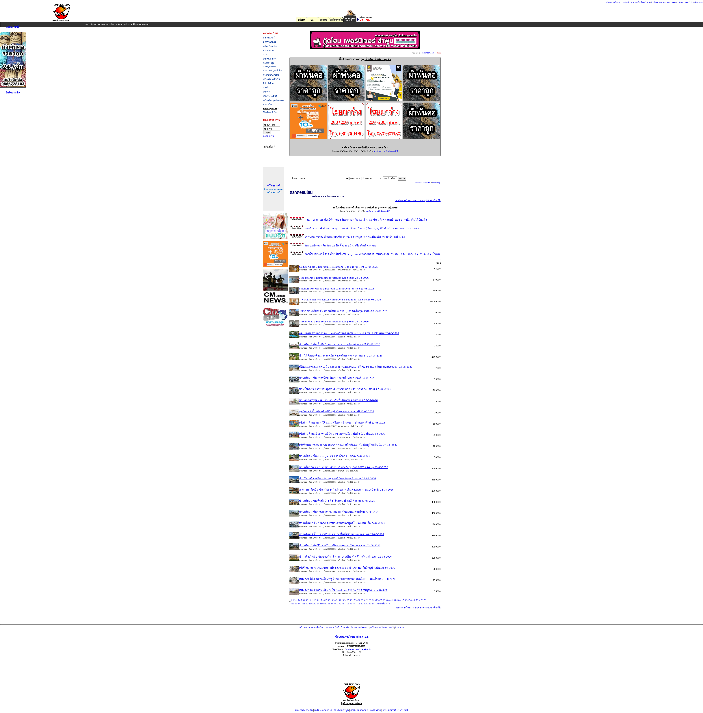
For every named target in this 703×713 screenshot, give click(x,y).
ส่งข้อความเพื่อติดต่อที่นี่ (385, 151)
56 (296, 603)
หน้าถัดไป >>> (383, 603)
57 (299, 603)
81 (365, 603)
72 (340, 603)
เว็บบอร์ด (345, 627)
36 (378, 600)
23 (343, 600)
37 (381, 600)
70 (334, 603)
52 (422, 600)
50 (417, 600)
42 (395, 600)
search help (436, 183)
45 (403, 600)
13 (315, 600)
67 (326, 603)
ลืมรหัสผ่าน (268, 136)
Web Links (671, 2)
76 (351, 603)
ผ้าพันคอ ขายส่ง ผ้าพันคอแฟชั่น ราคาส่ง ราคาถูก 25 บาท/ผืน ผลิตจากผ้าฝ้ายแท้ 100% (354, 236)
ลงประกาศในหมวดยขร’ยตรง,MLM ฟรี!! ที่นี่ (418, 200)
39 (387, 600)
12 (312, 600)
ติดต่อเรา (699, 2)
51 (420, 600)
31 (365, 600)
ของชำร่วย (689, 2)
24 (345, 600)
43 (398, 600)
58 (301, 603)
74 (345, 603)
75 (348, 603)
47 (409, 600)
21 (337, 600)
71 (337, 603)
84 (373, 603)
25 (348, 600)
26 (351, 600)
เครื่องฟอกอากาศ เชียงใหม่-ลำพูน (636, 2)
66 (323, 603)
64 (318, 603)
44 (400, 600)
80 (362, 603)
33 (370, 600)
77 (354, 603)
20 (334, 600)
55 (293, 603)
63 (315, 603)
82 (367, 603)
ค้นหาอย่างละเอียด (423, 183)
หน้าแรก (303, 627)
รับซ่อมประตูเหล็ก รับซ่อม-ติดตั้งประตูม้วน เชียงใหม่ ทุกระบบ (340, 245)
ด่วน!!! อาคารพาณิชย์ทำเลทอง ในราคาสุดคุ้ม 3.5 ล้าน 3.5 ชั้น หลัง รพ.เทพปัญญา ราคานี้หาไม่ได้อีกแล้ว (365, 219)
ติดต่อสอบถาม (142, 24)
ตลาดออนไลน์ (428, 53)
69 (332, 603)
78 (356, 603)
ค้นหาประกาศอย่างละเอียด (102, 24)
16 (323, 600)
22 (340, 600)
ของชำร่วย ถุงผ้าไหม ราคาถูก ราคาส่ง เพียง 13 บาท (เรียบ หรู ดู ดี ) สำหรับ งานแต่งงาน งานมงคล (361, 228)
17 (326, 600)
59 (304, 603)
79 (359, 603)
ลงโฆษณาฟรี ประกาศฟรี (382, 627)
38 (384, 600)
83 (370, 603)
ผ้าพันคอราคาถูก (359, 710)
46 (406, 600)
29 (359, 600)
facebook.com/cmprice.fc (358, 649)
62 (312, 603)
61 (310, 603)
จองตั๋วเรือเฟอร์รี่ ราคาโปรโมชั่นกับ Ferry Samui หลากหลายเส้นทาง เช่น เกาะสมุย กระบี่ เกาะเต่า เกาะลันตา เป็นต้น (372, 254)
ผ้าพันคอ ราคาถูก (658, 2)
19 (332, 600)
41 (392, 600)
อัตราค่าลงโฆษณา (613, 2)
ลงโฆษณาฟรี (273, 185)
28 (356, 600)
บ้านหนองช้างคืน (304, 710)
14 (318, 600)
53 (425, 600)
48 (411, 600)
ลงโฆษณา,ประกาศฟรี (125, 24)
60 (307, 603)
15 (321, 600)
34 (373, 600)
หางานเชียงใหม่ (316, 627)
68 (329, 603)
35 (376, 600)
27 (354, 600)
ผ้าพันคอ (679, 2)
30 (362, 600)
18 (329, 600)
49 (414, 600)
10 (307, 600)
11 (310, 600)
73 (343, 603)
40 (389, 600)
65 (321, 603)
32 (367, 600)
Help (87, 24)
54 (290, 603)
